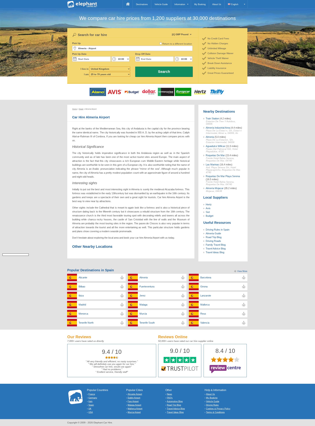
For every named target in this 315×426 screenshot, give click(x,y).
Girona (204, 286)
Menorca (83, 313)
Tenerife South (147, 322)
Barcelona (205, 277)
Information (179, 4)
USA (90, 412)
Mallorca (205, 304)
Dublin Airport (134, 398)
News (169, 394)
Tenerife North (86, 322)
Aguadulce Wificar (215, 146)
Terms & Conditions (215, 412)
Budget (209, 215)
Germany (92, 398)
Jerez (142, 295)
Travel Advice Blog (216, 248)
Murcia (143, 313)
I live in (85, 69)
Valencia (204, 322)
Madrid (82, 304)
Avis (208, 208)
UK (89, 408)
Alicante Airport (135, 394)
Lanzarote (205, 295)
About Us (216, 4)
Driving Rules (212, 405)
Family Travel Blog (216, 244)
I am (86, 74)
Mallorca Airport (135, 408)
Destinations (142, 4)
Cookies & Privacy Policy (218, 408)
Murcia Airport (134, 412)
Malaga (143, 304)
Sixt (208, 212)
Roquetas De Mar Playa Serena (223, 176)
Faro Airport (133, 401)
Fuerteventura (146, 286)
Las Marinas (212, 164)
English (234, 4)
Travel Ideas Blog (215, 252)
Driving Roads (213, 241)
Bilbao (82, 286)
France (91, 394)
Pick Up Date (79, 54)
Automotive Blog (175, 401)
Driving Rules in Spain (217, 229)
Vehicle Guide (161, 4)
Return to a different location (177, 43)
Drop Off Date (142, 54)
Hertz (209, 204)
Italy (90, 401)
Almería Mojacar (214, 188)
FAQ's (170, 398)
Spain (91, 405)
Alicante (83, 277)
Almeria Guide (213, 233)
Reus (203, 313)
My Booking (200, 4)
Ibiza (81, 295)
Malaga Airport (134, 405)
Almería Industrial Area (218, 127)
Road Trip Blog (213, 237)
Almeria (210, 136)
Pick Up (76, 43)
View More (242, 271)
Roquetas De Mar (215, 155)
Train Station (212, 118)
